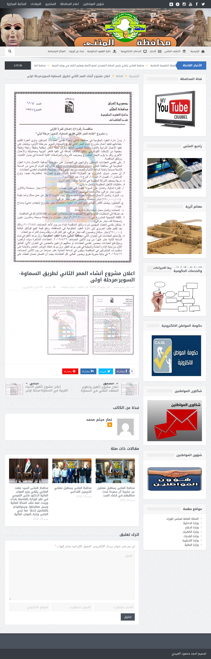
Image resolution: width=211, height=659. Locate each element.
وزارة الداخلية (191, 523)
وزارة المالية (192, 544)
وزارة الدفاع (192, 527)
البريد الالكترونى (30, 287)
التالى (34, 383)
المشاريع (50, 4)
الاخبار (153, 51)
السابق (108, 383)
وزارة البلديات (191, 536)
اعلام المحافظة (69, 4)
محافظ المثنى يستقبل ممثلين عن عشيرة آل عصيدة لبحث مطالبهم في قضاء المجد (116, 491)
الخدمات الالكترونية (131, 51)
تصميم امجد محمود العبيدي (189, 654)
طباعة (48, 287)
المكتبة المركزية (16, 4)
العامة (80, 287)
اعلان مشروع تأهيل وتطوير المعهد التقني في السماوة (99, 388)
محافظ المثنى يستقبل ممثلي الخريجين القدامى (72, 490)
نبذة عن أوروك (76, 51)
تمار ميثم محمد (121, 287)
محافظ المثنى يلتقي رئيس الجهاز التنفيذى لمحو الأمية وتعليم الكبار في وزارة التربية (133, 65)
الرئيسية (194, 51)
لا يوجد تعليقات (67, 287)
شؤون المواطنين (93, 4)
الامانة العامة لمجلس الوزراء (182, 518)
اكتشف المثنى (172, 51)
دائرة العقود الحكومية (99, 51)
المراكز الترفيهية (57, 51)
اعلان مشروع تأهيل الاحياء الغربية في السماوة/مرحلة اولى (46, 388)
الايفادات (35, 4)
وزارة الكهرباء (191, 531)
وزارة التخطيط (191, 540)
